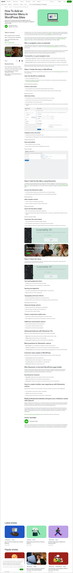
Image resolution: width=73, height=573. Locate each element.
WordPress (59, 71)
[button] (9, 1)
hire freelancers (44, 4)
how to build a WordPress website (32, 81)
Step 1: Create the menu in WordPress (13, 37)
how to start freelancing (37, 4)
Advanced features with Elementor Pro (13, 44)
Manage (21, 569)
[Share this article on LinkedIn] (19, 61)
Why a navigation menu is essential (12, 35)
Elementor (50, 33)
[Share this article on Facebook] (22, 61)
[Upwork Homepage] (3, 1)
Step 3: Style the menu (9, 42)
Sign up (69, 1)
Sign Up (28, 253)
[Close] (23, 559)
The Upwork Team (12, 25)
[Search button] (50, 2)
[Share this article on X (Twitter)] (17, 61)
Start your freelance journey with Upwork (32, 414)
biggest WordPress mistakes (52, 46)
